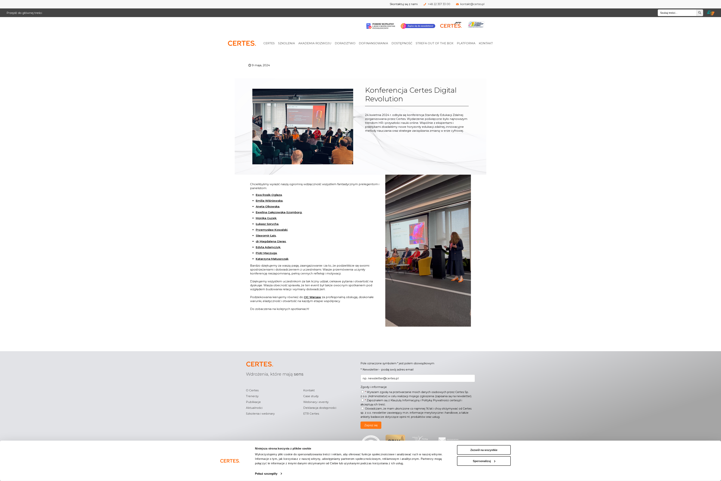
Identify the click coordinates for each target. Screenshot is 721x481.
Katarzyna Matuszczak (272, 259)
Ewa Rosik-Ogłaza (269, 195)
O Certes (252, 390)
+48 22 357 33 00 (439, 4)
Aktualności (254, 408)
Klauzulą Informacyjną (405, 400)
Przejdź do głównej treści (24, 13)
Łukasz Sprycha (267, 224)
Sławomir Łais (266, 235)
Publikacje (253, 402)
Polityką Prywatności (435, 400)
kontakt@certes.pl (472, 4)
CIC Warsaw (312, 297)
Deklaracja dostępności (319, 408)
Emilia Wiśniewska (269, 200)
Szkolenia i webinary (260, 413)
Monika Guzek (266, 218)
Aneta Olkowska (267, 206)
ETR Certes (311, 413)
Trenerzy (252, 396)
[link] (274, 34)
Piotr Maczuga (266, 253)
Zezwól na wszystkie (483, 450)
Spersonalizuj (482, 460)
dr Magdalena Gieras (271, 241)
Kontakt (309, 390)
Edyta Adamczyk (268, 247)
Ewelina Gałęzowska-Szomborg (279, 212)
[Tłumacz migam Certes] (710, 13)
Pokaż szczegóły (266, 473)
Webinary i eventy (316, 402)
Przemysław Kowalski (271, 229)
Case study (311, 396)
